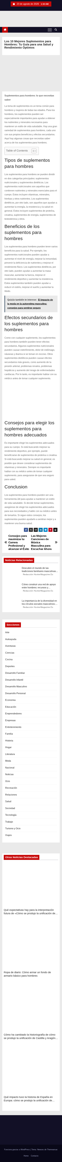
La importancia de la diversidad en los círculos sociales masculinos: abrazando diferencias (39, 604)
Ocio (7, 781)
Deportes (10, 666)
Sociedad (10, 808)
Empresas (10, 720)
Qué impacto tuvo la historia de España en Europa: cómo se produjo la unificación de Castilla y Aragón (28, 1100)
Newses (40, 1149)
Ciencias (9, 653)
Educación (10, 707)
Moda (8, 761)
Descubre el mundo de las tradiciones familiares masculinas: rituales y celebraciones (39, 571)
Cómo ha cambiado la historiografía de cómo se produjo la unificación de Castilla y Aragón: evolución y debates (30, 1038)
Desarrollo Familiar (15, 673)
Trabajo (9, 822)
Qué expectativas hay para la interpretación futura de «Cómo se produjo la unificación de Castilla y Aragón (29, 913)
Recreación (11, 788)
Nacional (9, 767)
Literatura (10, 754)
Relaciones (11, 795)
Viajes (8, 835)
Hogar (8, 747)
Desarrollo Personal (15, 693)
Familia (9, 734)
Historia (9, 740)
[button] (56, 29)
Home (26, 1156)
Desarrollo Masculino (16, 686)
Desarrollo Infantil (14, 680)
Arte (7, 632)
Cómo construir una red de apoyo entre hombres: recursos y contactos (39, 587)
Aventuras (10, 646)
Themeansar (52, 1149)
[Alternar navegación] (49, 29)
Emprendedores (13, 713)
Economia (10, 700)
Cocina (9, 659)
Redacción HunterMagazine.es (37, 574)
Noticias (9, 774)
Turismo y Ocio (12, 828)
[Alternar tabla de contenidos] (32, 151)
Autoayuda (10, 639)
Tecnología (10, 815)
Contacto (34, 1156)
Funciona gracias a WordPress (17, 1149)
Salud (8, 801)
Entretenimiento (13, 727)
